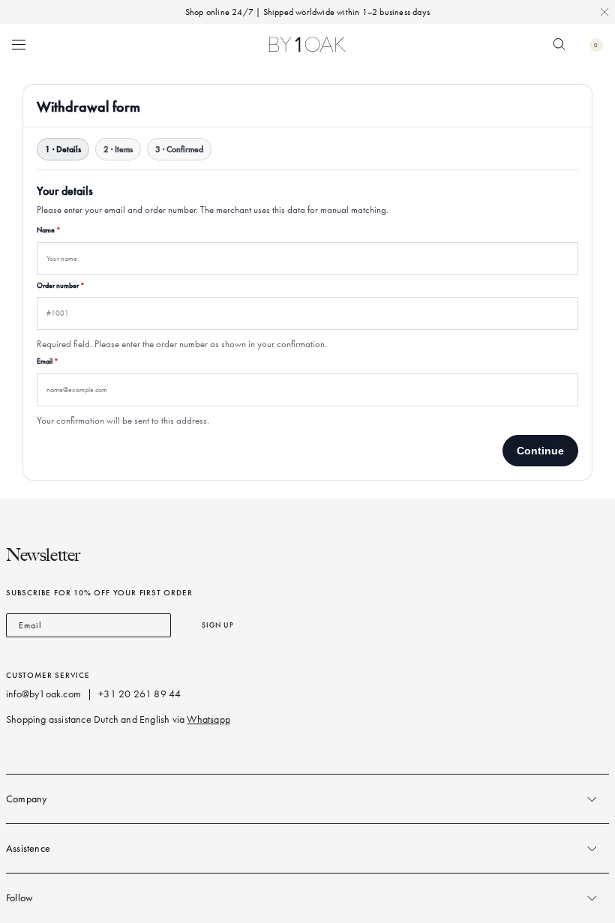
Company (26, 799)
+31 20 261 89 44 (139, 694)
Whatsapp (208, 719)
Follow (19, 898)
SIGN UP (218, 625)
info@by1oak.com (43, 694)
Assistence (28, 848)
